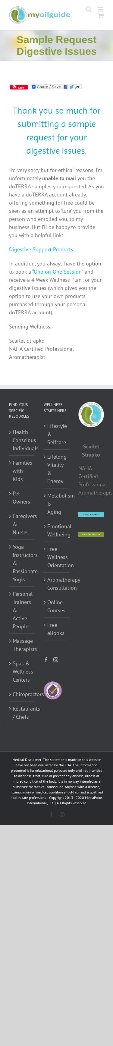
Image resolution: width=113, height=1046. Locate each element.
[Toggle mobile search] (89, 9)
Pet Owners (21, 497)
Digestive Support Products (41, 249)
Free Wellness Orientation (56, 557)
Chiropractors (22, 694)
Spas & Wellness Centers (22, 671)
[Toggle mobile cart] (101, 15)
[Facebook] (46, 659)
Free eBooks (55, 628)
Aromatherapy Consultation (56, 583)
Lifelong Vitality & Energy (56, 469)
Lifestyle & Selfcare (56, 434)
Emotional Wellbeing (56, 530)
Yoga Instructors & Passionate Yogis (22, 563)
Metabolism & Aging (56, 503)
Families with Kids (22, 470)
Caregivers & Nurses (22, 524)
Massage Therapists (22, 644)
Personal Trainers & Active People (22, 610)
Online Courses (56, 606)
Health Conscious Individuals (22, 440)
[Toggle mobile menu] (101, 9)
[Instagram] (55, 659)
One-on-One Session (58, 271)
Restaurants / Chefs (22, 712)
